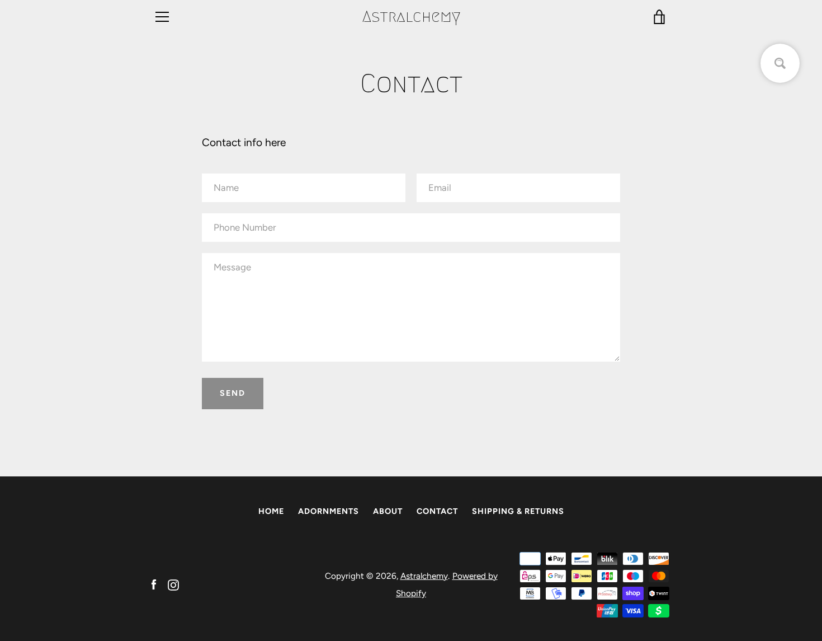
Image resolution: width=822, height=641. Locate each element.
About (388, 511)
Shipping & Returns (518, 511)
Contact (437, 511)
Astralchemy (411, 16)
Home (271, 511)
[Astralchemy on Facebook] (153, 583)
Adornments (328, 511)
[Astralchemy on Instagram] (173, 583)
